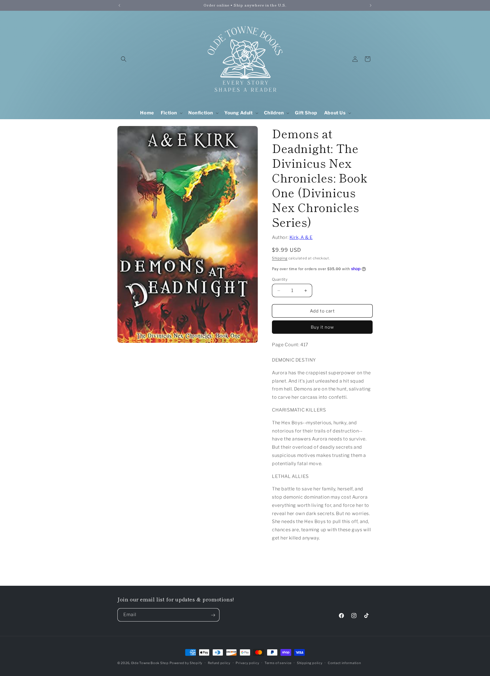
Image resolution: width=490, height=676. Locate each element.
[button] (123, 59)
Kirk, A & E (301, 237)
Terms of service (278, 663)
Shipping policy (310, 663)
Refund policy (219, 663)
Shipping (280, 258)
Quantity (280, 279)
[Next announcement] (370, 5)
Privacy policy (247, 663)
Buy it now (322, 327)
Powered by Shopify (186, 663)
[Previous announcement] (119, 5)
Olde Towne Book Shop (150, 663)
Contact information (344, 663)
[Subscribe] (213, 615)
